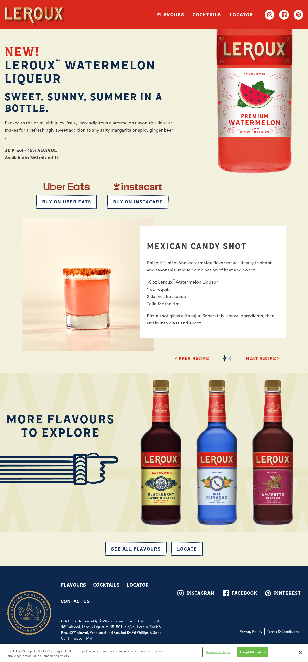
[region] (154, 653)
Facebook (284, 15)
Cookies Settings (218, 652)
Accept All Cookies (252, 652)
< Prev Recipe (192, 358)
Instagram (269, 15)
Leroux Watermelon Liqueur (188, 282)
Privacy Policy (251, 631)
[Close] (300, 652)
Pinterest (298, 15)
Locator (241, 14)
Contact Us (75, 601)
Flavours (170, 14)
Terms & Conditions (283, 631)
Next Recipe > (263, 358)
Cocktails (207, 14)
